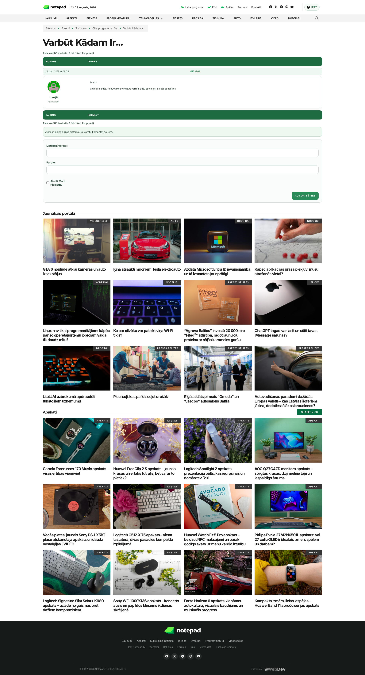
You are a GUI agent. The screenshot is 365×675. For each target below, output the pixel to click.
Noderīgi (294, 18)
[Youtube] (292, 6)
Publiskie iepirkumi (226, 647)
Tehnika (218, 18)
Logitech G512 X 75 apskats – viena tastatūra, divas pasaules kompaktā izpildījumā (143, 539)
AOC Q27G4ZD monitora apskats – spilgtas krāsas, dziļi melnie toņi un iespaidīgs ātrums (284, 473)
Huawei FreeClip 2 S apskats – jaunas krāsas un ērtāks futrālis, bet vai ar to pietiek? (144, 473)
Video (275, 18)
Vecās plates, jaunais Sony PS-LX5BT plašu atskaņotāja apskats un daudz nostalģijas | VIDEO (74, 539)
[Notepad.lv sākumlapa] (182, 630)
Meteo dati (205, 647)
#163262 (195, 71)
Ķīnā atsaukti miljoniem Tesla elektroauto (147, 269)
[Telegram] (281, 6)
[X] (174, 656)
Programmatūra (117, 18)
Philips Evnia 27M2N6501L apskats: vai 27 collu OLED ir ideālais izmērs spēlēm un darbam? (287, 539)
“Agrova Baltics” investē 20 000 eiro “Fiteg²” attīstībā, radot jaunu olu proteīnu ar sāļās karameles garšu (214, 335)
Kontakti (154, 647)
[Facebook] (270, 6)
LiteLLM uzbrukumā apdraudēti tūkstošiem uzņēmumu (69, 398)
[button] (317, 18)
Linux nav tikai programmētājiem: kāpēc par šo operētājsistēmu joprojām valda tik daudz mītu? (76, 335)
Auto (237, 18)
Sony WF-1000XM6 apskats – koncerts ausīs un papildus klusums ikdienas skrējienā (146, 605)
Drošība (197, 18)
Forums (181, 647)
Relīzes (177, 18)
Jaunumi (51, 18)
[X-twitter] (276, 6)
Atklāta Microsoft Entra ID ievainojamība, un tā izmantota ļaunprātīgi (217, 271)
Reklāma (168, 647)
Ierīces (182, 640)
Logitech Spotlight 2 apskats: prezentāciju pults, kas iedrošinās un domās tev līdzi (214, 473)
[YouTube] (198, 656)
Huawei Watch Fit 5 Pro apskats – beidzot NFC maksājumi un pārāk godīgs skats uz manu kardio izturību (214, 539)
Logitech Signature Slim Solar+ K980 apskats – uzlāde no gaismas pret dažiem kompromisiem (73, 605)
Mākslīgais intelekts (162, 640)
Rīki (192, 647)
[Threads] (286, 6)
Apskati (71, 18)
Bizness (91, 18)
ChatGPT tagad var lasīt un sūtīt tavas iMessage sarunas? (286, 333)
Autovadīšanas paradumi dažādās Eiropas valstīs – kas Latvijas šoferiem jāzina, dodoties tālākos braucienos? (286, 401)
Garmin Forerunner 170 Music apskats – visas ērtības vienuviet (76, 471)
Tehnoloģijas (149, 18)
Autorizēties (305, 195)
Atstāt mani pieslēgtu (57, 183)
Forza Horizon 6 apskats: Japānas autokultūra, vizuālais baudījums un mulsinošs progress (213, 605)
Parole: (51, 162)
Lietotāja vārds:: (57, 145)
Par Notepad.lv (136, 647)
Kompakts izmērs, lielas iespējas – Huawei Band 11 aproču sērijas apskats (287, 603)
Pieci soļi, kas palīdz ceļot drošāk (140, 396)
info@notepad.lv (117, 669)
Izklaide (255, 18)
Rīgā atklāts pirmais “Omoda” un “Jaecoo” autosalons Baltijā (211, 398)
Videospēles (236, 640)
